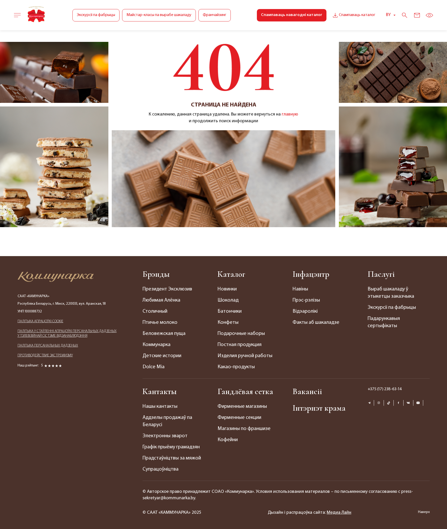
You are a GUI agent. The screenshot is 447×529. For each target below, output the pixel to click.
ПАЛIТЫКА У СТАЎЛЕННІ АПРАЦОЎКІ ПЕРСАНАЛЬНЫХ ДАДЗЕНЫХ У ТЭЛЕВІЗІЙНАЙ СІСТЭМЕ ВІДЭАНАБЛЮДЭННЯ (67, 333)
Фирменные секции (239, 417)
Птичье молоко (160, 322)
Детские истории (162, 355)
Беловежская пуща (164, 333)
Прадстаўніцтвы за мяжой (172, 458)
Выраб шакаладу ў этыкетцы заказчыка (391, 293)
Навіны (300, 289)
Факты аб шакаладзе (316, 322)
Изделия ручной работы (245, 355)
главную (290, 114)
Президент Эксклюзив (167, 289)
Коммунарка (156, 344)
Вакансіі (307, 391)
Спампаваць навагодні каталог (291, 15)
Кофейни (228, 439)
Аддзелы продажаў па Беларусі (167, 421)
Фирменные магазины (242, 406)
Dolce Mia (154, 367)
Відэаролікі (305, 311)
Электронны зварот (165, 436)
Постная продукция (240, 344)
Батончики (230, 311)
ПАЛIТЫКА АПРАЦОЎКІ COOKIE (40, 321)
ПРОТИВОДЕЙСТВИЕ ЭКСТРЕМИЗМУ (45, 355)
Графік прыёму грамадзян (171, 447)
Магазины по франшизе (244, 428)
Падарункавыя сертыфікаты (384, 322)
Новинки (227, 289)
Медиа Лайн (339, 512)
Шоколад (228, 300)
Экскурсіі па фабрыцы (96, 15)
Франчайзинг (214, 15)
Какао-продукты (236, 367)
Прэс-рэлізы (306, 300)
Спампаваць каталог (357, 15)
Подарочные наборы (241, 333)
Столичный (155, 311)
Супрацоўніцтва (160, 469)
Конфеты (228, 322)
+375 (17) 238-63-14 (385, 389)
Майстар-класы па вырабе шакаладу (158, 15)
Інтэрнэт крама (319, 408)
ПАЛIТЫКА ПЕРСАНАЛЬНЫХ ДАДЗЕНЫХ (48, 346)
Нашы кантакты (160, 406)
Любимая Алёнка (161, 300)
